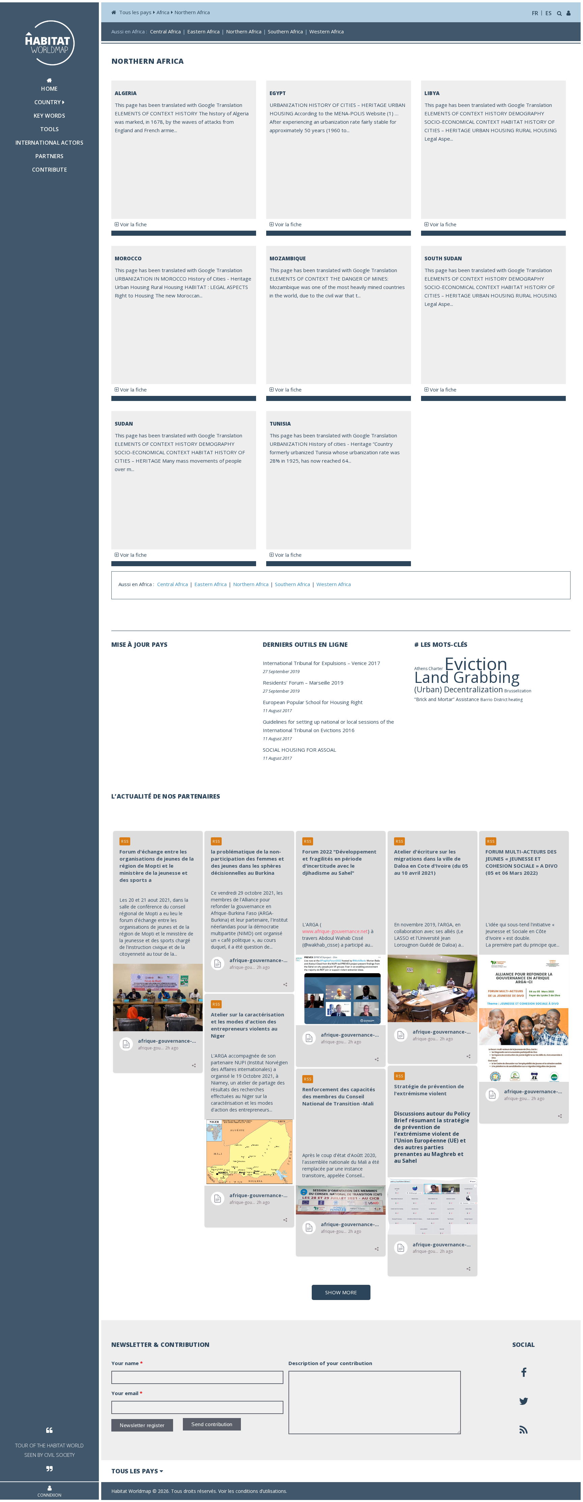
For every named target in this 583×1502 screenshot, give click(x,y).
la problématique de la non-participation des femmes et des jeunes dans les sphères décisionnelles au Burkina (247, 862)
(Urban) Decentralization (458, 689)
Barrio (486, 699)
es (549, 13)
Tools (49, 129)
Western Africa (326, 31)
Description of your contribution (330, 1363)
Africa (163, 12)
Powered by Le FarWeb (545, 1491)
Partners (49, 156)
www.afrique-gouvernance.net (335, 931)
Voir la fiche (133, 224)
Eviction (476, 663)
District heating (508, 699)
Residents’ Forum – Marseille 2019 (303, 682)
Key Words (49, 115)
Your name (127, 1363)
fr (535, 13)
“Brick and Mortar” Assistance (446, 699)
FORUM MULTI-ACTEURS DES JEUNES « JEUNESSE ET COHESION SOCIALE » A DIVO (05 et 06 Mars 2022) (521, 862)
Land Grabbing (467, 677)
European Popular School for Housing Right (313, 702)
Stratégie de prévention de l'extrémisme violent (429, 1090)
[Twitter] (523, 1401)
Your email (126, 1393)
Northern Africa (192, 12)
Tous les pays (135, 12)
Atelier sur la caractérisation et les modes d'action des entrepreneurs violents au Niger (247, 1025)
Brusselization (517, 691)
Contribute (49, 169)
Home (49, 88)
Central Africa (165, 31)
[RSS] (523, 1430)
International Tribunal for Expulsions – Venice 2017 (321, 663)
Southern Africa (285, 31)
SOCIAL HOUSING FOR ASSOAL (299, 749)
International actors (49, 142)
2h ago (171, 1048)
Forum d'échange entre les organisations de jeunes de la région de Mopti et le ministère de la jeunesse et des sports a (156, 865)
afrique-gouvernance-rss (167, 1041)
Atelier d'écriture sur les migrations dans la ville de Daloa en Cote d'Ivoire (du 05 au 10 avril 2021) (431, 862)
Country (48, 102)
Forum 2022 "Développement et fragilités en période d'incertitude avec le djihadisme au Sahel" (339, 862)
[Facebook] (523, 1372)
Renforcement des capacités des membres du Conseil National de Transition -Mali (338, 1096)
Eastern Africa (203, 31)
